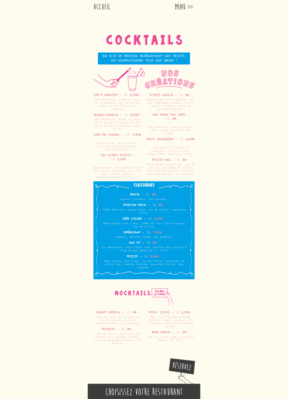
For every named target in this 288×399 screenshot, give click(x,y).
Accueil (101, 7)
